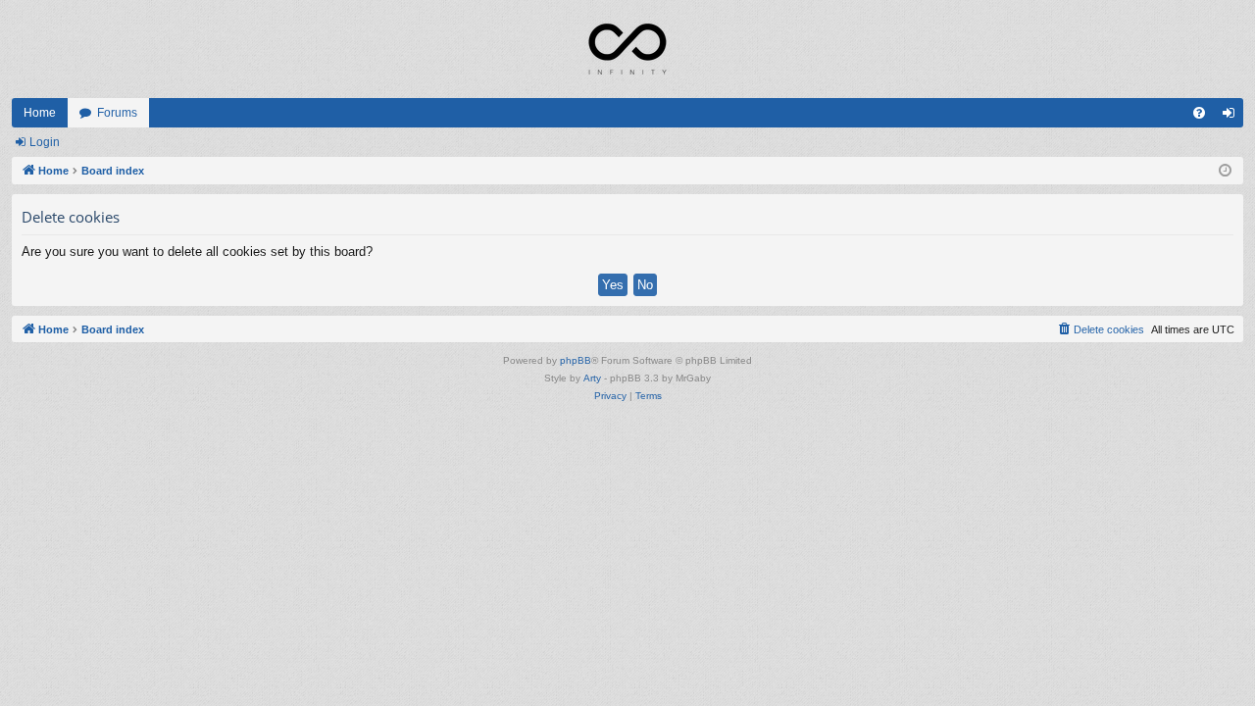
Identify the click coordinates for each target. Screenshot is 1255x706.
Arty (592, 378)
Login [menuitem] (1232, 116)
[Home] (627, 49)
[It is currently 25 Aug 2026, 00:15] (1225, 171)
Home (40, 113)
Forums (117, 113)
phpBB (575, 360)
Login (44, 142)
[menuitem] (1199, 112)
